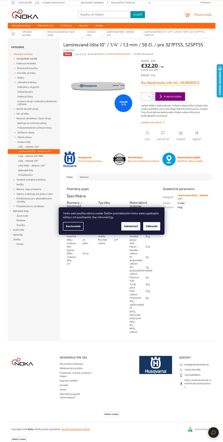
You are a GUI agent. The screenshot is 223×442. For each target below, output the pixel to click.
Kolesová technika (26, 63)
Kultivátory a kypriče (28, 87)
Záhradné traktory (27, 82)
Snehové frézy (25, 96)
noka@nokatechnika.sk (196, 364)
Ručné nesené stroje (27, 109)
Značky (17, 239)
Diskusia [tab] (84, 177)
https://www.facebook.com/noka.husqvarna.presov (197, 383)
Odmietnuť (131, 226)
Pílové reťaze (24, 137)
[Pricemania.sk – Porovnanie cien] (111, 414)
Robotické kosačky (27, 68)
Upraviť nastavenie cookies (75, 429)
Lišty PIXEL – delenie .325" (31, 165)
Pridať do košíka (172, 96)
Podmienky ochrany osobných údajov (75, 374)
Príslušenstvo (25, 175)
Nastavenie (73, 226)
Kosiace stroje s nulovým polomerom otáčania (37, 103)
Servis (63, 389)
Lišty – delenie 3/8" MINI (30, 156)
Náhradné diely (21, 211)
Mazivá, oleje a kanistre (29, 189)
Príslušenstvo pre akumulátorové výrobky (34, 200)
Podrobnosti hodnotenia (118, 54)
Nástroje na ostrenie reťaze (32, 123)
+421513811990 (192, 370)
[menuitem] (21, 26)
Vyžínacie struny (26, 132)
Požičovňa (18, 230)
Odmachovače (25, 92)
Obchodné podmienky (92, 2)
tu (111, 217)
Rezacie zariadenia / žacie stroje (34, 118)
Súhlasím (152, 226)
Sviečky (21, 225)
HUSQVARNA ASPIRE (27, 59)
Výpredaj (17, 234)
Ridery (20, 78)
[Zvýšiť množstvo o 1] (153, 94)
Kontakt (64, 385)
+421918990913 (192, 375)
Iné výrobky (23, 114)
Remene (21, 220)
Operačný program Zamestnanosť (70, 395)
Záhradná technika (22, 54)
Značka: (143, 54)
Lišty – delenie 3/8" (28, 161)
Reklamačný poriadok (123, 2)
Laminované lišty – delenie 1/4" (34, 151)
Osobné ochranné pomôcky (31, 180)
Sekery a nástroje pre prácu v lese (35, 194)
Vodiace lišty (24, 142)
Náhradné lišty (25, 170)
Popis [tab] (70, 177)
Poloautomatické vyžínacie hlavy (34, 128)
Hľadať (137, 14)
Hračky (20, 184)
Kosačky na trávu (26, 73)
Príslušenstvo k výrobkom (30, 206)
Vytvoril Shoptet (203, 429)
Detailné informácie (151, 122)
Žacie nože (22, 216)
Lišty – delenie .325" (28, 147)
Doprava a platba (69, 380)
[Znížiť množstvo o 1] (153, 99)
